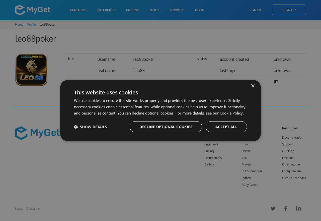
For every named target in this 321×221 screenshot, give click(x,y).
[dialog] (160, 110)
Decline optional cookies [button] (165, 126)
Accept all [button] (226, 126)
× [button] (253, 86)
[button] (90, 126)
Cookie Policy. (232, 113)
